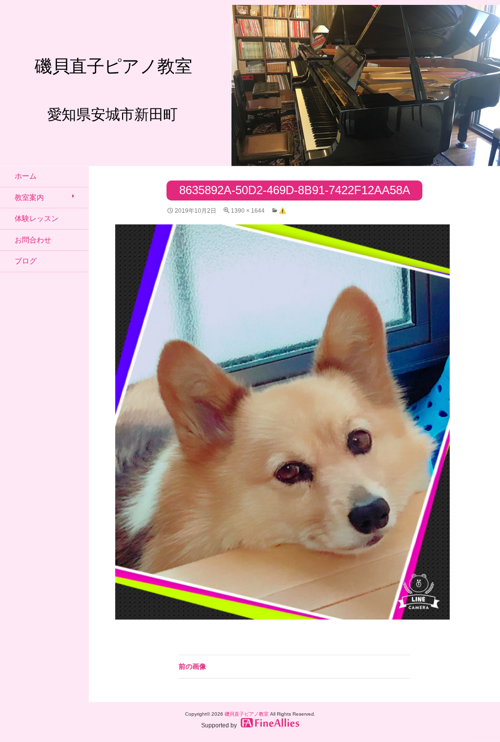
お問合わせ (33, 240)
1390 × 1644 (248, 210)
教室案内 (29, 197)
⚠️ (282, 210)
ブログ (26, 261)
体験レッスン (37, 218)
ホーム (26, 176)
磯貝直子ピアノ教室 (247, 714)
